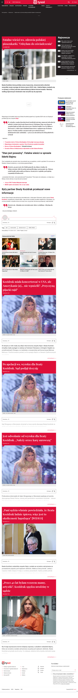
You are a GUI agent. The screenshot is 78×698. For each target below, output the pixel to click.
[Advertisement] (39, 25)
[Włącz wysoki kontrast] (9, 2)
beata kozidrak (13, 227)
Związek (11, 6)
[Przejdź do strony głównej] (37, 2)
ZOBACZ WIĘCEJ (32, 227)
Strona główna (4, 12)
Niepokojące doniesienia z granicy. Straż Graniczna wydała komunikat (24, 144)
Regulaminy (17, 689)
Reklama (23, 675)
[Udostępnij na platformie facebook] (52, 222)
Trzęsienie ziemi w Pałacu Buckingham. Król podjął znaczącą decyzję (24, 142)
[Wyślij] (75, 670)
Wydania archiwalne (7, 673)
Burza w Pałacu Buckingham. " (13, 146)
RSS (21, 689)
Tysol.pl (74, 689)
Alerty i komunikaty (49, 6)
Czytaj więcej (70, 70)
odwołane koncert (22, 227)
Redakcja (23, 671)
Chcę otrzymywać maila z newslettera (63, 674)
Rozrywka (60, 6)
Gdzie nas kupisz (7, 671)
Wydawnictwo (24, 668)
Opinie (66, 6)
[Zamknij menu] (2, 2)
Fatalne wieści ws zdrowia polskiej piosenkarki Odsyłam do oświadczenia (28, 12)
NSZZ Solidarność (16, 2)
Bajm (17, 118)
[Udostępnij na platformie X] (54, 222)
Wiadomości (5, 6)
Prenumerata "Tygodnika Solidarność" (11, 668)
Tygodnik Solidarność (31, 6)
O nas (23, 666)
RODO (12, 689)
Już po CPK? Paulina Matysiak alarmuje (16, 182)
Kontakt (23, 673)
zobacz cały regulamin (65, 684)
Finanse (25, 6)
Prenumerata (72, 6)
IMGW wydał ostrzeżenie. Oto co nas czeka (17, 185)
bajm (7, 227)
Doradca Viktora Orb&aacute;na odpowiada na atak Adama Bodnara (24, 148)
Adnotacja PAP (6, 675)
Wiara (43, 6)
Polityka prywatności (6, 689)
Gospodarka (18, 6)
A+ (7, 2)
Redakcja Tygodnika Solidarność (10, 666)
